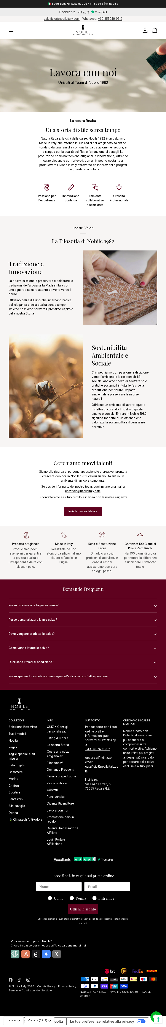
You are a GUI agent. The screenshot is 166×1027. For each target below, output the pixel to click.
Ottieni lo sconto (83, 909)
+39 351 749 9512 (110, 18)
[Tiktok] (19, 980)
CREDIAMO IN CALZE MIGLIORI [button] (136, 722)
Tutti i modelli (18, 734)
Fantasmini (16, 799)
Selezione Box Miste (23, 727)
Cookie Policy (46, 986)
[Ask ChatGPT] (15, 954)
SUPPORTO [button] (92, 720)
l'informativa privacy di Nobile (83, 919)
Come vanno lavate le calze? (29, 648)
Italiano (11, 1020)
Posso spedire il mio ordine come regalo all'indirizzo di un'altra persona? (58, 676)
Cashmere (16, 772)
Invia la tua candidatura (83, 511)
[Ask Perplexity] (36, 954)
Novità (13, 740)
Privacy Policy (67, 986)
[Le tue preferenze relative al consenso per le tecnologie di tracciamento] (158, 1019)
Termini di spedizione (61, 776)
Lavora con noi (57, 810)
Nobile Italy (19, 986)
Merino (13, 778)
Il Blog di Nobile (57, 738)
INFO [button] (50, 720)
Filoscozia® (55, 763)
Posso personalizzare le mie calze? (33, 619)
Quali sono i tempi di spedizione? (31, 662)
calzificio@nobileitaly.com (62, 18)
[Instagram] (28, 980)
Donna (13, 813)
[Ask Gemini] (46, 954)
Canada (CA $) (37, 1020)
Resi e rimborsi (57, 783)
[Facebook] (11, 980)
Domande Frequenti (60, 769)
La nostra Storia (58, 745)
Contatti (52, 790)
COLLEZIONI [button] (16, 720)
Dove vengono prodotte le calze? (32, 633)
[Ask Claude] (25, 954)
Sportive (14, 792)
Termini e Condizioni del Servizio (30, 990)
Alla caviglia (17, 806)
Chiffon (14, 785)
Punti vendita (56, 796)
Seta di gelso (18, 765)
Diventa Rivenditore (60, 803)
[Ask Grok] (56, 954)
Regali (13, 747)
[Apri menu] (15, 30)
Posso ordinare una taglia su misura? (34, 605)
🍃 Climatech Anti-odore (26, 819)
